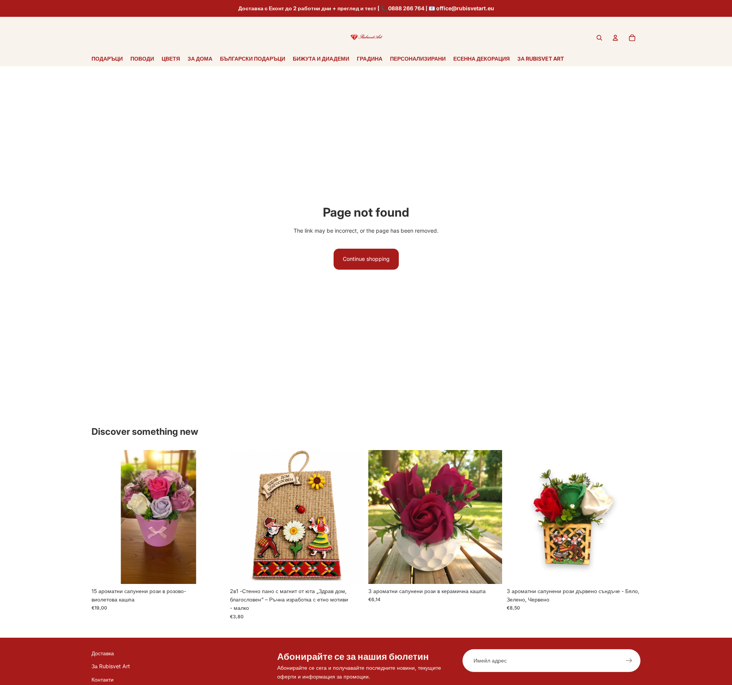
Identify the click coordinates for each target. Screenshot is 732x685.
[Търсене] (599, 37)
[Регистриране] (629, 661)
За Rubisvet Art (111, 666)
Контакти (103, 679)
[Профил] (615, 37)
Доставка (103, 653)
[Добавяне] (213, 572)
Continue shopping (366, 259)
